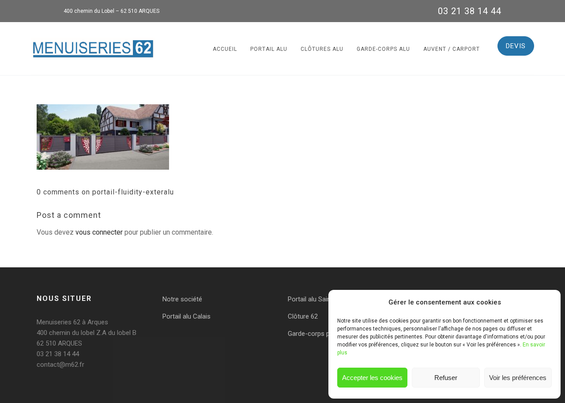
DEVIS (516, 46)
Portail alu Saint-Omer (319, 299)
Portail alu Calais (186, 316)
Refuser (445, 377)
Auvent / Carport (451, 49)
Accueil (225, 49)
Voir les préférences (517, 377)
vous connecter (99, 232)
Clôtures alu (322, 49)
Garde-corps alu (383, 49)
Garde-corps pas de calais (326, 334)
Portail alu (268, 49)
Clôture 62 (303, 316)
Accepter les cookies (372, 377)
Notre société (182, 299)
